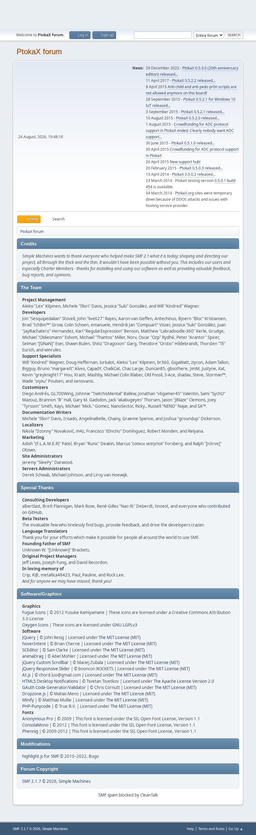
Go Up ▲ (236, 828)
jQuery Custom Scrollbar (45, 662)
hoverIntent (34, 643)
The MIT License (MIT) (119, 637)
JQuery (29, 637)
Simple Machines (75, 781)
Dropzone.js (34, 694)
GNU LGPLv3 (124, 625)
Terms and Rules (211, 828)
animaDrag (32, 656)
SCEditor (30, 650)
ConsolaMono (35, 725)
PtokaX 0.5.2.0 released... (197, 118)
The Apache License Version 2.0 (184, 681)
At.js (26, 675)
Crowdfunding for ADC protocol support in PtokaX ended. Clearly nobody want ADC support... (190, 130)
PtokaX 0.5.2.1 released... (202, 111)
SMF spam (108, 795)
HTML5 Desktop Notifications (50, 681)
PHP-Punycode (36, 706)
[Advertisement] (128, 14)
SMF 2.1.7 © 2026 (39, 781)
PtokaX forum (39, 51)
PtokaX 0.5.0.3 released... (201, 168)
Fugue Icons (34, 612)
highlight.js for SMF (40, 756)
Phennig (30, 731)
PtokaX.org (184, 193)
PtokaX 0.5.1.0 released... (193, 143)
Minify (28, 700)
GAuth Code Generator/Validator (54, 687)
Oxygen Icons (35, 625)
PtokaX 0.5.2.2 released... (193, 80)
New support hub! (185, 161)
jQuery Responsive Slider (46, 669)
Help (190, 828)
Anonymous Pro (37, 719)
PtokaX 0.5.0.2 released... (193, 174)
